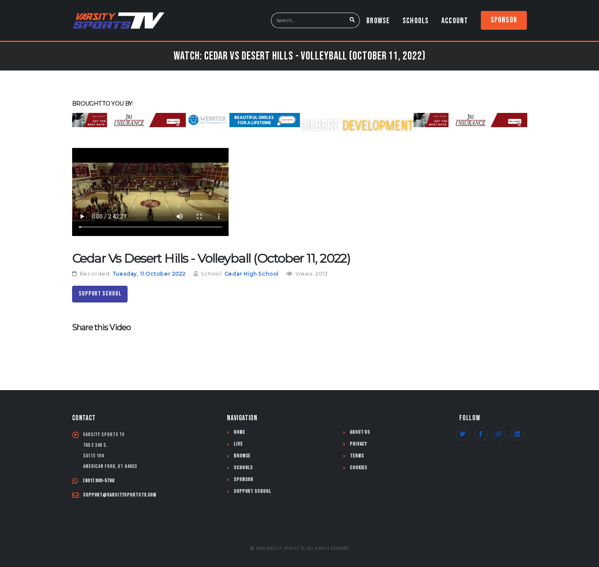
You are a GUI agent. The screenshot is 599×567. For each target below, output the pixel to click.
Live (238, 444)
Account (454, 21)
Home (239, 432)
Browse (378, 21)
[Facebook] (481, 434)
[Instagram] (499, 434)
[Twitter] (462, 434)
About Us (360, 432)
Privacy (358, 444)
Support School (100, 294)
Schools (416, 21)
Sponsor (504, 20)
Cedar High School (252, 274)
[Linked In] (517, 434)
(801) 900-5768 (99, 481)
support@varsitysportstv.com (119, 495)
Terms (357, 456)
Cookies (359, 468)
